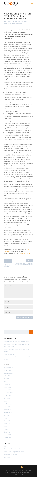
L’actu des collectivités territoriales (14, 449)
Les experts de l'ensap (10, 454)
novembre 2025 (8, 367)
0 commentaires (17, 23)
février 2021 (7, 421)
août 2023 (7, 398)
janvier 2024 (7, 390)
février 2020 (7, 432)
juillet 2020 (7, 424)
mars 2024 (7, 384)
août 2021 (7, 415)
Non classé (7, 457)
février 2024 (7, 387)
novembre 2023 (8, 393)
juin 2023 (6, 401)
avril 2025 (6, 381)
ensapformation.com (25, 253)
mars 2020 (7, 429)
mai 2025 (6, 379)
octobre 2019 (7, 438)
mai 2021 (6, 418)
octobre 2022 (7, 404)
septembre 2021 (8, 412)
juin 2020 (6, 426)
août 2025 (7, 376)
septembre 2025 (8, 373)
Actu (5, 446)
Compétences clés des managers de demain (16, 341)
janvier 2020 (7, 435)
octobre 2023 (7, 395)
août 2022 (7, 407)
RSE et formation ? (9, 354)
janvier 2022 (7, 409)
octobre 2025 (7, 370)
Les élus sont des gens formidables (14, 451)
